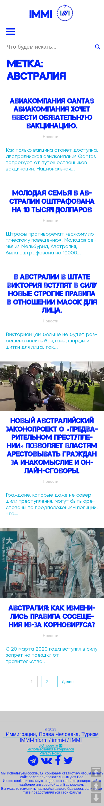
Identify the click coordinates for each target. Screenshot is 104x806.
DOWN (96, 798)
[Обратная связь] (60, 745)
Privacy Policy (51, 753)
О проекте (49, 745)
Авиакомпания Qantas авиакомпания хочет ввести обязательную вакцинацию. (52, 113)
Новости (50, 136)
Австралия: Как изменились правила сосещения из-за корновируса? (52, 616)
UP (96, 786)
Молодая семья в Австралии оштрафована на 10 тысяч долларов (52, 201)
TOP (96, 772)
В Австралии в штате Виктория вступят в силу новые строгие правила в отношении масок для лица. (52, 293)
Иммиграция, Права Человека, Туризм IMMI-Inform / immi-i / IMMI (51, 737)
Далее (68, 681)
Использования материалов (50, 749)
